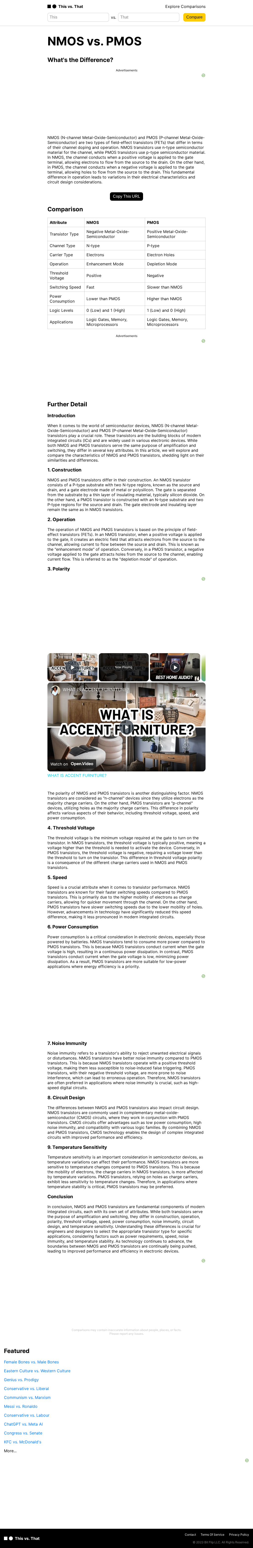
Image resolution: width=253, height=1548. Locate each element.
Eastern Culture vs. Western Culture (37, 1370)
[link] (55, 690)
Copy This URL (126, 196)
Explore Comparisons (185, 6)
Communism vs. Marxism (27, 1397)
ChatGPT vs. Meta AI (23, 1424)
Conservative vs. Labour (26, 1415)
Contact (190, 1534)
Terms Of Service (212, 1534)
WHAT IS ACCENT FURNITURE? (96, 689)
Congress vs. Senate (23, 1432)
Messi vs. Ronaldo (21, 1406)
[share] (195, 694)
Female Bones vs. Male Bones (31, 1361)
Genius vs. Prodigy (21, 1379)
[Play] (175, 667)
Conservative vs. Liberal (26, 1388)
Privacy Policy (239, 1534)
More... (10, 1450)
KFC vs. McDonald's (22, 1441)
